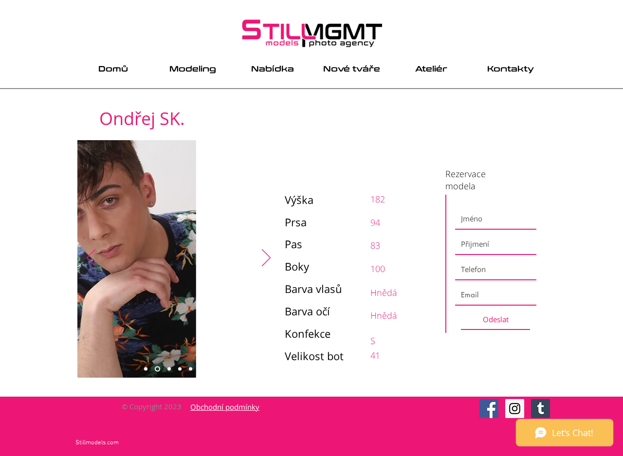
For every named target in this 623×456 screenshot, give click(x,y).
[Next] (266, 258)
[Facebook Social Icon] (488, 408)
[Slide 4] (180, 369)
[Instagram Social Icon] (514, 408)
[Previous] (91, 258)
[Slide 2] (157, 369)
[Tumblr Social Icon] (540, 408)
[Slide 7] (212, 369)
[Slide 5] (190, 369)
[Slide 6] (201, 369)
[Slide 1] (145, 369)
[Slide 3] (169, 369)
